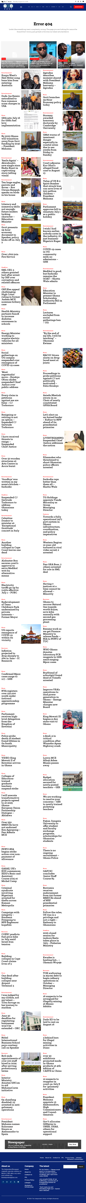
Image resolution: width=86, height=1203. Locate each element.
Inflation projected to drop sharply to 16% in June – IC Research (10, 655)
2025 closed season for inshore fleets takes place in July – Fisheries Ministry (52, 939)
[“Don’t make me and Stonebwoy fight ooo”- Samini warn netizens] (71, 54)
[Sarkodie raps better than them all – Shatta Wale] (72, 482)
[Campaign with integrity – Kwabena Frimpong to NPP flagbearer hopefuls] (31, 917)
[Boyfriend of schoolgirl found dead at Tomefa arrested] (72, 675)
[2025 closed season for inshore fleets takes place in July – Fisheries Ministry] (72, 938)
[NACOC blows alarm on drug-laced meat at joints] (72, 358)
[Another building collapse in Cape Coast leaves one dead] (31, 546)
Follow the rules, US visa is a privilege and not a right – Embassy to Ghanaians (52, 918)
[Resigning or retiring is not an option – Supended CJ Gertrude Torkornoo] (31, 420)
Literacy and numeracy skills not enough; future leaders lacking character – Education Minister (10, 213)
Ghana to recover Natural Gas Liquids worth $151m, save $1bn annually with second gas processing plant (52, 611)
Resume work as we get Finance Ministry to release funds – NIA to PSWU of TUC (52, 635)
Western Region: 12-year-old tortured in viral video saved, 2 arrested (52, 547)
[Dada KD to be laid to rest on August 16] (72, 1021)
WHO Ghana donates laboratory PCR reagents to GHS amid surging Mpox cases (52, 655)
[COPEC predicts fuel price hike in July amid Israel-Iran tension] (31, 938)
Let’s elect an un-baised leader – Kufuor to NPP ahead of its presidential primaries (52, 421)
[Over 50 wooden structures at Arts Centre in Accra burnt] (31, 461)
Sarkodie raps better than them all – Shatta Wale (51, 483)
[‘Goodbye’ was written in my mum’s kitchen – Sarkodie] (31, 482)
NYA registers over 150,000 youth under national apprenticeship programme (10, 697)
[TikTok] (10, 1182)
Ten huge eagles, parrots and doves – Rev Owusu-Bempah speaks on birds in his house (11, 188)
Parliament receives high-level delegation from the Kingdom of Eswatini (10, 720)
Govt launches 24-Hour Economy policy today (52, 101)
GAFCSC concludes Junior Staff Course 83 (49, 874)
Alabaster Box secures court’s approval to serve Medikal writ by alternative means (9, 568)
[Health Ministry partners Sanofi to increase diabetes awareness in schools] (31, 316)
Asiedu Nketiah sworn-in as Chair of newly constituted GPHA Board (52, 400)
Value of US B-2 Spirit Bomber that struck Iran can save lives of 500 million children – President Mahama (52, 189)
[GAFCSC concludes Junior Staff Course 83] (72, 874)
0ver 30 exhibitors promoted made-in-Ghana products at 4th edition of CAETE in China (52, 1063)
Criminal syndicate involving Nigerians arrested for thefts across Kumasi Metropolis (8, 896)
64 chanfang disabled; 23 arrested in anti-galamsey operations (10, 1104)
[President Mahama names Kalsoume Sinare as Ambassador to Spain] (31, 1127)
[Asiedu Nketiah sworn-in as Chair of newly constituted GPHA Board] (72, 399)
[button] (71, 7)
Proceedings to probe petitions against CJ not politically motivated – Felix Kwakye (52, 379)
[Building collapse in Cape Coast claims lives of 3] (31, 959)
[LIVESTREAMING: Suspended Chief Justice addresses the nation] (74, 440)
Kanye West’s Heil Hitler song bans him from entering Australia (10, 80)
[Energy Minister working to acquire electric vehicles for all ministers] (31, 337)
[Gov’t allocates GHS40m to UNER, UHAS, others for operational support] (72, 1127)
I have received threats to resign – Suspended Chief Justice (10, 441)
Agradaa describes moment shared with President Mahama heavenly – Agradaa (52, 80)
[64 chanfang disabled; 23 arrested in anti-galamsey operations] (31, 1103)
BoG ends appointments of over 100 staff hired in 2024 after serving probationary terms (11, 1063)
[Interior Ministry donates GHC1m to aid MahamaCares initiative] (31, 1083)
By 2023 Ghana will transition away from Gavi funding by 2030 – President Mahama (10, 142)
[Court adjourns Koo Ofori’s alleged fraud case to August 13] (72, 167)
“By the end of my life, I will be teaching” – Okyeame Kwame (52, 338)
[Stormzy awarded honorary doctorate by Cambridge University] (72, 120)
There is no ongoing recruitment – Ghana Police (51, 854)
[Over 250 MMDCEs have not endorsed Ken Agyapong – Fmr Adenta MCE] (31, 827)
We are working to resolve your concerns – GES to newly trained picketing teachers (52, 803)
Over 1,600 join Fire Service (9, 255)
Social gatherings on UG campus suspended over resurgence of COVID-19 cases (10, 359)
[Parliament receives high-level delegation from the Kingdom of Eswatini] (31, 719)
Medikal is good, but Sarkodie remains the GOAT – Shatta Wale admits (52, 276)
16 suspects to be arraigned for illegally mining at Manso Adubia (52, 1001)
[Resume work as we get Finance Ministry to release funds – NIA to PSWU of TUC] (72, 634)
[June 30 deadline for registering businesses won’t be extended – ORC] (31, 1021)
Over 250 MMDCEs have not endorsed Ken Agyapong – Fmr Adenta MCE (10, 828)
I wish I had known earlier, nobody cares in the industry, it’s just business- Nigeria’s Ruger (52, 235)
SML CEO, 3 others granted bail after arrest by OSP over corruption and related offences (10, 276)
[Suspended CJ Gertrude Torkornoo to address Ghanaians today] (31, 502)
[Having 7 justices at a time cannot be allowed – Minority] (72, 588)
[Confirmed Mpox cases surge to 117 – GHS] (31, 675)
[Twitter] (80, 1)
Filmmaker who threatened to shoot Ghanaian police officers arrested (52, 462)
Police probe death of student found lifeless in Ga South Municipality (11, 740)
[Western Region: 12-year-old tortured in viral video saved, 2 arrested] (72, 546)
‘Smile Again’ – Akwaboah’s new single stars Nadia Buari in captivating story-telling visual (10, 168)
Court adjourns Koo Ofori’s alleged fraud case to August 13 (51, 167)
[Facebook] (75, 1)
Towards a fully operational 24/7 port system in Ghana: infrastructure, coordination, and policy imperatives (52, 525)
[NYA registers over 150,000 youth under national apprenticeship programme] (31, 696)
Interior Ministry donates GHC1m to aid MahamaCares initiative (10, 1084)
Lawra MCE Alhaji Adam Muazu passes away (51, 761)
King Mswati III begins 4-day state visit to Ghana (52, 720)
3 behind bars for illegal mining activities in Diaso (51, 1042)
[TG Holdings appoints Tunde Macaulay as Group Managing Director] (72, 502)
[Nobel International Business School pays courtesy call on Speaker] (31, 1041)
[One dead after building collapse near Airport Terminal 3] (31, 979)
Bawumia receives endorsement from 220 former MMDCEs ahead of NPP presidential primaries (52, 896)
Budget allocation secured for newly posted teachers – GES (51, 782)
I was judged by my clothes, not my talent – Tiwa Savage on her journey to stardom (10, 1001)
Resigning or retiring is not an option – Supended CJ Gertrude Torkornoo (9, 421)
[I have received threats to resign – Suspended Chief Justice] (31, 440)
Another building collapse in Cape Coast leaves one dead (11, 547)
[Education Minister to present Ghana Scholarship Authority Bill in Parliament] (72, 296)
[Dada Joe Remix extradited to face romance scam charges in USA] (31, 100)
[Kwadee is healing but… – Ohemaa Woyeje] (72, 959)
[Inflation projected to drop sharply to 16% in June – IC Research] (31, 655)
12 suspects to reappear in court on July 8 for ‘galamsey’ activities (51, 1084)
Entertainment (35, 59)
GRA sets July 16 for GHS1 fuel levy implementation (10, 121)
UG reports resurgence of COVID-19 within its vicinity (9, 635)
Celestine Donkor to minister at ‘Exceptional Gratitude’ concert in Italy (10, 524)
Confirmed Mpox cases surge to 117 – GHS (11, 676)
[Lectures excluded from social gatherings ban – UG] (72, 316)
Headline (4, 267)
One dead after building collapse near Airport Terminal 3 (9, 980)
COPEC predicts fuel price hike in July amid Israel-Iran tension (10, 939)
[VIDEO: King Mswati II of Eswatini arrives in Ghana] (31, 760)
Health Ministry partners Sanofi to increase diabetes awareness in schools (10, 317)
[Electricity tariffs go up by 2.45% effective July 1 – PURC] (31, 588)
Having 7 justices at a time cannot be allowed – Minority (51, 588)
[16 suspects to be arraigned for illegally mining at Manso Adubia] (72, 1000)
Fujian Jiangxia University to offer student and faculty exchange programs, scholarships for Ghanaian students (52, 830)
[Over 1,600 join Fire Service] (31, 254)
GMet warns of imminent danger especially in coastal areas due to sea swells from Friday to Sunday (51, 144)
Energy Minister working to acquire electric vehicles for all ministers (10, 338)
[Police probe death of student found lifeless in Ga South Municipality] (31, 740)
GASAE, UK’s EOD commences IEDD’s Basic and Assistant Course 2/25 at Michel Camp (11, 875)
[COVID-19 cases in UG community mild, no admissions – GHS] (72, 254)
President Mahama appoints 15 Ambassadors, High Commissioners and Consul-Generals (52, 1106)
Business (46, 599)
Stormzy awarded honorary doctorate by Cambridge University (50, 121)
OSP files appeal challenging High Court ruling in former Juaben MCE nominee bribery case (11, 297)
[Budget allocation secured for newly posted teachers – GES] (72, 781)
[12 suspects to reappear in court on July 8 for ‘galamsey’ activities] (72, 1083)
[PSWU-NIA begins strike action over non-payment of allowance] (31, 853)
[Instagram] (78, 1)
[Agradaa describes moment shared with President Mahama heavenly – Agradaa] (72, 79)
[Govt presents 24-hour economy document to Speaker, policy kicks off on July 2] (31, 234)
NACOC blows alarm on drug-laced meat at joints (51, 359)
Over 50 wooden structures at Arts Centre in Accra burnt (10, 462)
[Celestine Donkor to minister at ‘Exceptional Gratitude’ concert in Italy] (31, 523)
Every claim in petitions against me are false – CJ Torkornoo (9, 400)
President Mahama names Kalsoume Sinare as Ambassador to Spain (10, 1128)
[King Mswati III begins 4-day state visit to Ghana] (72, 719)
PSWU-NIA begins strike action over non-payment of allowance (10, 854)
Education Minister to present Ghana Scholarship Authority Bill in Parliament (52, 297)
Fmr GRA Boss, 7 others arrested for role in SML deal (52, 568)
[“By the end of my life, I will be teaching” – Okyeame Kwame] (72, 337)
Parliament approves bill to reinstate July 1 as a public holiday (52, 211)
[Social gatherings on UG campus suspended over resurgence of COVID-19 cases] (31, 358)
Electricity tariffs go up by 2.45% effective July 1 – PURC (10, 588)
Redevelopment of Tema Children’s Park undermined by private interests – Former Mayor (10, 609)
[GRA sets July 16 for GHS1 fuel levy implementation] (31, 120)
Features (46, 514)
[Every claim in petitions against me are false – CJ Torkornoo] (31, 399)
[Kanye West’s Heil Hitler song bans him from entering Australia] (31, 79)
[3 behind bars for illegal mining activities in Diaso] (72, 1041)
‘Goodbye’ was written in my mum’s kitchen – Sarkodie (10, 483)
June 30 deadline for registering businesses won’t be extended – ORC (10, 1022)
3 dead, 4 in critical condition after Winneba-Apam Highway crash (52, 740)
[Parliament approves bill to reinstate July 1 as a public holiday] (72, 211)
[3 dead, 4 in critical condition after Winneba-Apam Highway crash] (72, 740)
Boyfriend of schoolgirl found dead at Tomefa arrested (52, 676)
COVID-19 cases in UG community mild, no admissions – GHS (52, 255)
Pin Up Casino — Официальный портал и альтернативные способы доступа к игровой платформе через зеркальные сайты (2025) (49, 1173)
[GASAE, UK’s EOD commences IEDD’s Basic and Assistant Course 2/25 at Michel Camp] (31, 874)
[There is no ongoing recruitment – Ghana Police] (72, 853)
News (3, 59)
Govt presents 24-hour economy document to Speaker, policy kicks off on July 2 (10, 235)
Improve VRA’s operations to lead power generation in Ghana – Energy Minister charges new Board (52, 698)
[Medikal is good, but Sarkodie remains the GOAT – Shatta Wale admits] (72, 275)
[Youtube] (83, 1)
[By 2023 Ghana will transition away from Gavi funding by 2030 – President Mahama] (31, 141)
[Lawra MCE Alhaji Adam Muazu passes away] (72, 760)
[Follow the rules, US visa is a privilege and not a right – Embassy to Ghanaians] (72, 917)
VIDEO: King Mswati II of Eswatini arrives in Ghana (11, 761)
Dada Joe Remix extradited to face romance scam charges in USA (10, 100)
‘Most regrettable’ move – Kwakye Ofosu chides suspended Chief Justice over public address (11, 379)
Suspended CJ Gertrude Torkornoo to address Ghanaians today (9, 503)
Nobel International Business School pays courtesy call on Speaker (10, 1042)
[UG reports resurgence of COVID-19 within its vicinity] (31, 634)
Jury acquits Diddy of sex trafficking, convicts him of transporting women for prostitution (48, 1181)
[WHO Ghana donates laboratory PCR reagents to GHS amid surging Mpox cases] (72, 655)
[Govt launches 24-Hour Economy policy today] (72, 100)
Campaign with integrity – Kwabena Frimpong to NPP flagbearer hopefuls (10, 918)
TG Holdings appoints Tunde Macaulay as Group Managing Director (52, 503)
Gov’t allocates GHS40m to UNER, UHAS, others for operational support (51, 1128)
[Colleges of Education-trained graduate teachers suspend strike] (31, 781)
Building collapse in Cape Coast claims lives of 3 (10, 960)
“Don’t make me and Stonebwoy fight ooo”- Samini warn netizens (49, 1188)
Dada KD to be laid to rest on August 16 (51, 1022)
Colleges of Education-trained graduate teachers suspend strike (9, 782)
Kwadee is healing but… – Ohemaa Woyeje (52, 960)
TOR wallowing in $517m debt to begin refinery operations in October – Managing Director (52, 981)
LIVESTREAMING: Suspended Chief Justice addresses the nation (53, 441)
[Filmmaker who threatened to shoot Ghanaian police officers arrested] (72, 461)
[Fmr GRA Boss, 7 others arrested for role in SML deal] (72, 567)
